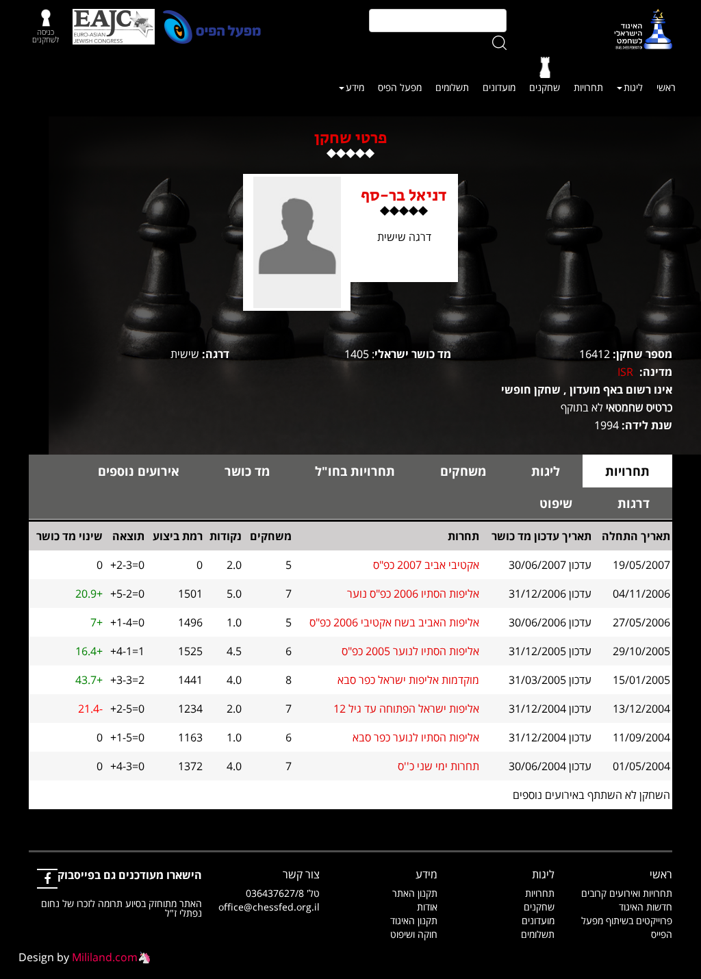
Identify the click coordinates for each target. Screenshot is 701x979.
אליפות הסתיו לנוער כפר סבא (416, 737)
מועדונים (499, 87)
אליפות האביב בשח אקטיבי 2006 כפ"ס (394, 622)
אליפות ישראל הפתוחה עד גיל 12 (406, 708)
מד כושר (247, 471)
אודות (427, 906)
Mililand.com (105, 957)
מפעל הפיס (400, 87)
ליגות (633, 87)
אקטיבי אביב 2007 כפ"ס (426, 564)
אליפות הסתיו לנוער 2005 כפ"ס (410, 651)
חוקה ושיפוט (413, 934)
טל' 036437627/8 (283, 893)
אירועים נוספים (138, 471)
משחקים (463, 471)
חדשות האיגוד (645, 906)
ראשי (666, 87)
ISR (625, 371)
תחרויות (588, 87)
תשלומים (452, 87)
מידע (355, 87)
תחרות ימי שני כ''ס (438, 766)
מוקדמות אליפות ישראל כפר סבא (408, 679)
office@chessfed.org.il (269, 906)
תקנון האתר (414, 893)
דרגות (633, 503)
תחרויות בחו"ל (355, 471)
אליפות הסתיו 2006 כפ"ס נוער (413, 593)
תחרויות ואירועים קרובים (626, 893)
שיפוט (555, 503)
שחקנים (544, 87)
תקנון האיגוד (413, 920)
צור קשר (301, 874)
